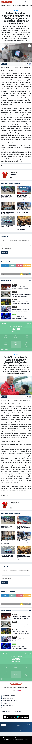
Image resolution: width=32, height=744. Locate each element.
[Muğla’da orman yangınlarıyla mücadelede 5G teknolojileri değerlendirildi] (24, 220)
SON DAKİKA (17, 5)
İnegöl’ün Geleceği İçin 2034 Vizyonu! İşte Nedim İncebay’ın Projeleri (20, 310)
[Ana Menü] (29, 2)
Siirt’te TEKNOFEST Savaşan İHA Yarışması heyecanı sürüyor (7, 196)
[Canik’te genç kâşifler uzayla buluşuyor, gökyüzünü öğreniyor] (16, 385)
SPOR (14, 314)
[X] (14, 691)
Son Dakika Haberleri (8, 705)
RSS (4, 725)
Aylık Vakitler (5, 349)
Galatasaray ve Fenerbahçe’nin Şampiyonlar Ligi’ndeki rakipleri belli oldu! (20, 318)
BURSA (3, 5)
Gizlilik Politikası (17, 711)
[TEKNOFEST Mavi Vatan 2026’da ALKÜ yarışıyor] (8, 220)
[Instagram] (17, 691)
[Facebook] (12, 691)
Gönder (4, 252)
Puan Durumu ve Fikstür (8, 702)
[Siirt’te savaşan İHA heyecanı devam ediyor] (24, 205)
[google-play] (22, 717)
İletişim (9, 711)
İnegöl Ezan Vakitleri (7, 713)
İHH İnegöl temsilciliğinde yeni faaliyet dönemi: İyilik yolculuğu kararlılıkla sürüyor (21, 295)
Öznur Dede (5, 67)
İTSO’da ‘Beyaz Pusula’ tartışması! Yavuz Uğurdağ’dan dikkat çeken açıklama (20, 303)
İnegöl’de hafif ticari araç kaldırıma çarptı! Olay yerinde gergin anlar (21, 288)
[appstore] (9, 717)
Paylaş (4, 63)
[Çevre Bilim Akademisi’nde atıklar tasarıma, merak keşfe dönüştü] (8, 205)
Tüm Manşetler (6, 703)
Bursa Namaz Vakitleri (8, 698)
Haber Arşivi (6, 707)
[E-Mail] (11, 177)
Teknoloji (16, 10)
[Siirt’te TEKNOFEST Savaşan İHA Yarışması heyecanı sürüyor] (8, 190)
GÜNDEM (25, 5)
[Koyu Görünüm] (25, 2)
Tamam (16, 742)
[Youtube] (20, 691)
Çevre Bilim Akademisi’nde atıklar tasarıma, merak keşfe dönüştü (8, 212)
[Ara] (27, 2)
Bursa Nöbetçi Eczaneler (9, 695)
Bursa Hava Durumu (7, 697)
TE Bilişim (19, 730)
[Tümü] (30, 280)
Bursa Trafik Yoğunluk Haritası (10, 700)
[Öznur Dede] (4, 175)
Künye (3, 711)
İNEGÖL (9, 5)
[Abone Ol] (30, 64)
